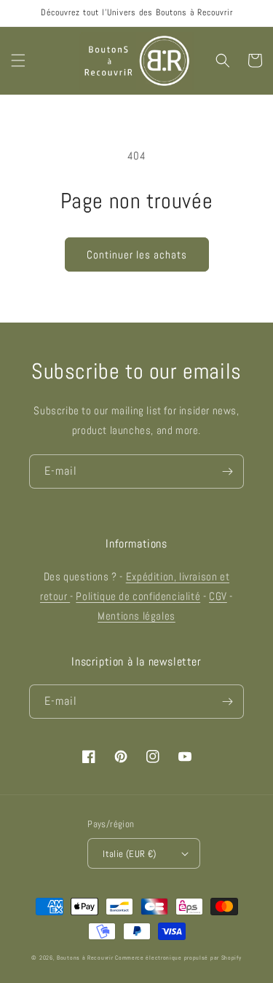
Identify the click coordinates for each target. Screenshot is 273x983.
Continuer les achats (137, 254)
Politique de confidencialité (138, 596)
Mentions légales (136, 616)
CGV (218, 596)
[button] (18, 60)
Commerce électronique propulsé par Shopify (178, 957)
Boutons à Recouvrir (85, 957)
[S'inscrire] (227, 471)
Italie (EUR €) (130, 854)
